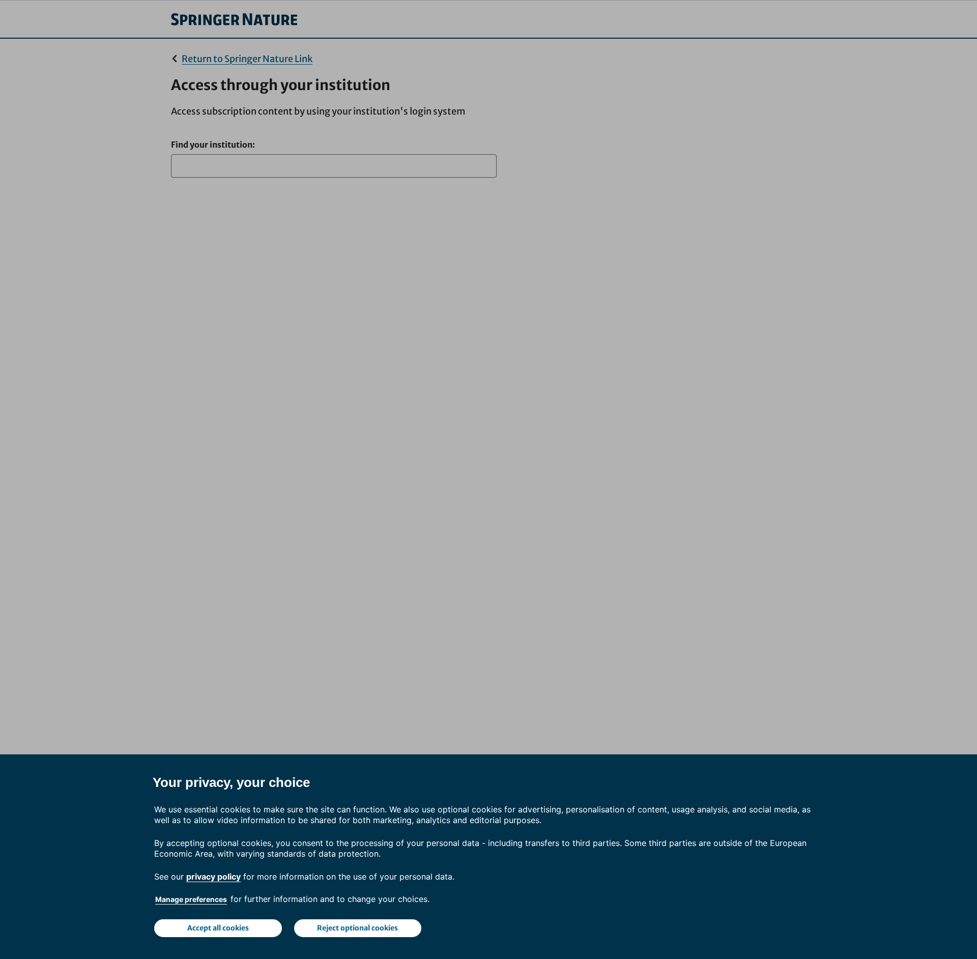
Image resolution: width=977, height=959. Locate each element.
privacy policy (213, 876)
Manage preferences (191, 899)
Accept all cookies (218, 928)
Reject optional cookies (357, 928)
